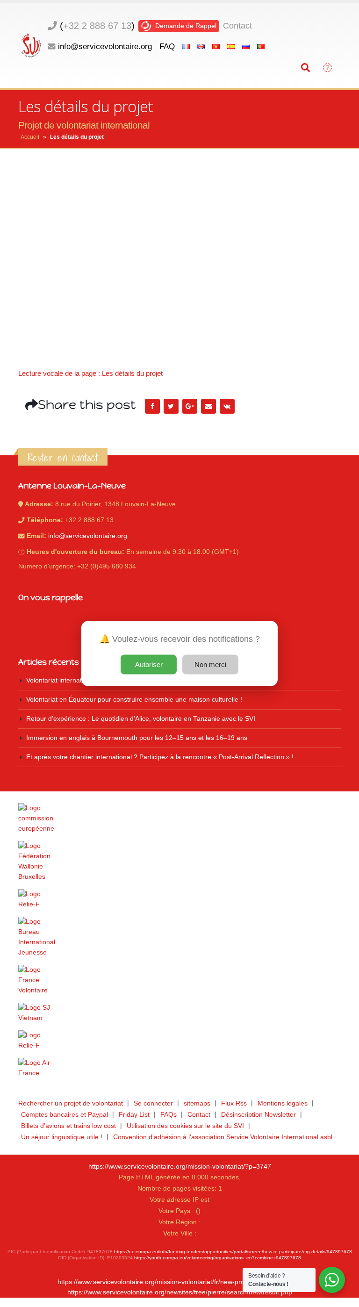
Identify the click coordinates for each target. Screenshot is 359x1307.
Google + (189, 406)
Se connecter (153, 1103)
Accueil (30, 137)
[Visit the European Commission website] (179, 818)
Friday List (134, 1114)
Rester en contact (63, 458)
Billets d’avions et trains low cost (68, 1125)
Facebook (152, 406)
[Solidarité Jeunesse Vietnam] (179, 1013)
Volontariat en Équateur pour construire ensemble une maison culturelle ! (134, 699)
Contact (237, 25)
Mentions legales (283, 1103)
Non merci (210, 664)
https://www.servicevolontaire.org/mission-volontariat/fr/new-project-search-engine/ (179, 1281)
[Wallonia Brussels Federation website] (179, 861)
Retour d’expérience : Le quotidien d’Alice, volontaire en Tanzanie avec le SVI (140, 718)
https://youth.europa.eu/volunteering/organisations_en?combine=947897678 (217, 1257)
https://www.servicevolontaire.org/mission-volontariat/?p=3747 (179, 1166)
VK (227, 406)
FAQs (168, 1114)
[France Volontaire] (179, 980)
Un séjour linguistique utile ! (61, 1137)
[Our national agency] (179, 937)
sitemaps (197, 1103)
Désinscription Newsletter (258, 1114)
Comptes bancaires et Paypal (64, 1114)
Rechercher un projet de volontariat (70, 1103)
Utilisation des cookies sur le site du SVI (185, 1125)
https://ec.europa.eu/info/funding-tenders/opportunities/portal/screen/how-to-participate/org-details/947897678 (233, 1251)
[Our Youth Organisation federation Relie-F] (179, 899)
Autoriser (149, 664)
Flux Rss (234, 1103)
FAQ (167, 46)
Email (208, 406)
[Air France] (179, 1068)
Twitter (171, 406)
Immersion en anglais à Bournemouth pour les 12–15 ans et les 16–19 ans (136, 737)
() (97, 26)
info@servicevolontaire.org (105, 46)
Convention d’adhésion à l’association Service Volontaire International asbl (222, 1137)
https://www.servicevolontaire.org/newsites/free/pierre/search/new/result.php (179, 1292)
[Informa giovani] (179, 1040)
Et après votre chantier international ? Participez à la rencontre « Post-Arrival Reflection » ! (160, 757)
